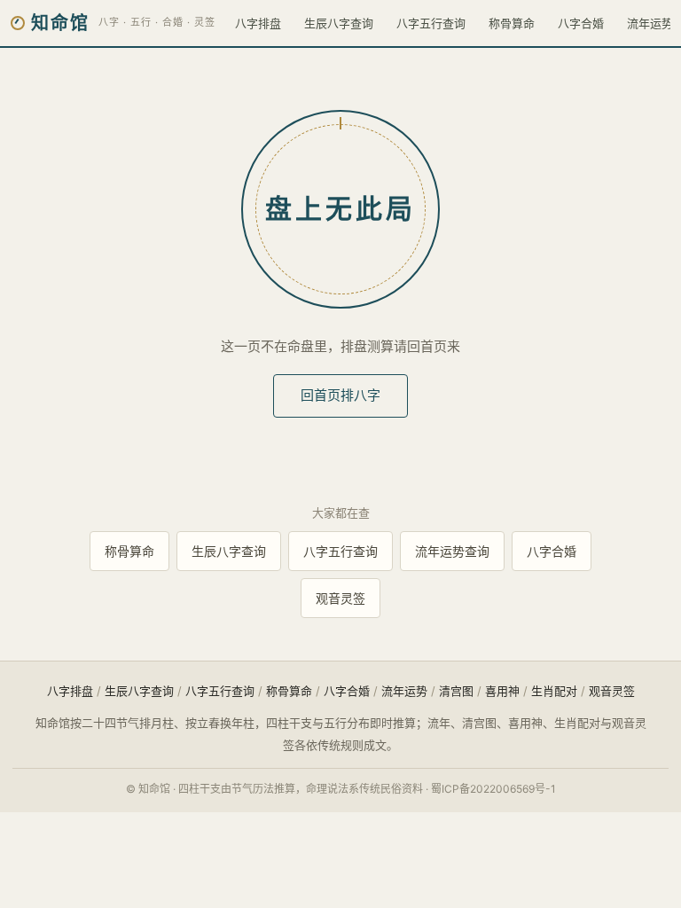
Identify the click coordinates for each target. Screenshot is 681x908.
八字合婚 (581, 23)
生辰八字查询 (338, 23)
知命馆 (60, 23)
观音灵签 (340, 598)
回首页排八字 (340, 395)
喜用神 (502, 691)
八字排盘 (258, 23)
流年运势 (404, 691)
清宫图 (456, 691)
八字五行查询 (431, 23)
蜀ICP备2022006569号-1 (493, 788)
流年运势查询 (452, 551)
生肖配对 (554, 691)
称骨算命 (512, 23)
